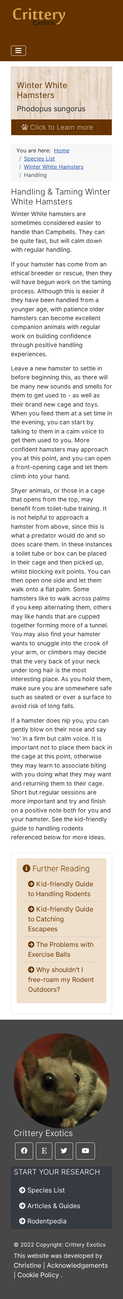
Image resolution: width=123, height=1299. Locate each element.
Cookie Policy (38, 1275)
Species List (46, 1190)
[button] (24, 1151)
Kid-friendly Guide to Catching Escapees (60, 919)
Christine (27, 1265)
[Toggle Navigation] (18, 51)
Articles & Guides (53, 1206)
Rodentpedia (47, 1221)
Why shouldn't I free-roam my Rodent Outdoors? (61, 979)
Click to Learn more (60, 127)
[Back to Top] (111, 1286)
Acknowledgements (77, 1265)
